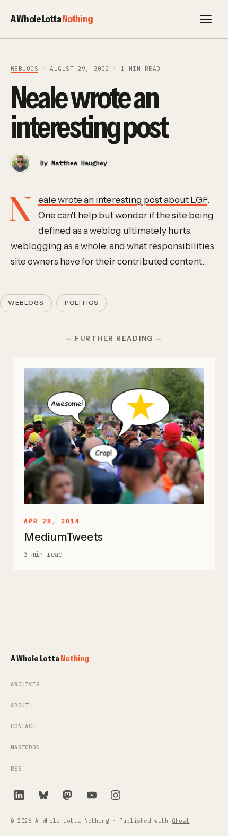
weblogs (24, 68)
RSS (16, 768)
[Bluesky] (43, 795)
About (20, 705)
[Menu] (205, 19)
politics (82, 302)
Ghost (180, 820)
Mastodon (25, 747)
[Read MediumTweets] (114, 436)
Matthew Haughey (79, 163)
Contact (23, 726)
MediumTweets (63, 536)
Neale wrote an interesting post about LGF (122, 199)
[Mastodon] (67, 795)
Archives (25, 684)
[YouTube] (91, 795)
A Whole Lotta (52, 18)
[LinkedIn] (19, 795)
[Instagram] (115, 795)
